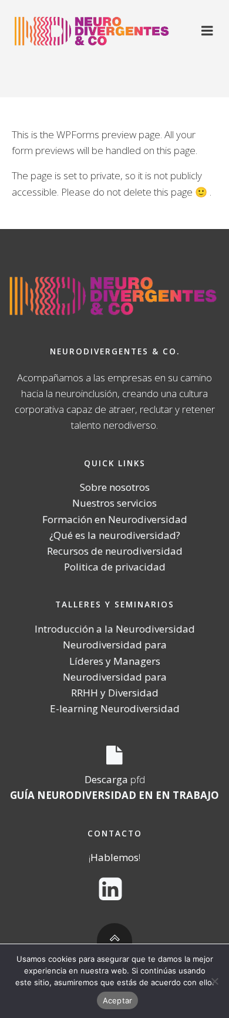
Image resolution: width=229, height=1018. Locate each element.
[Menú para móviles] (207, 31)
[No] (214, 981)
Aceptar (118, 1000)
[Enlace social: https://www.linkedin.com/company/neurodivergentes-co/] (114, 890)
